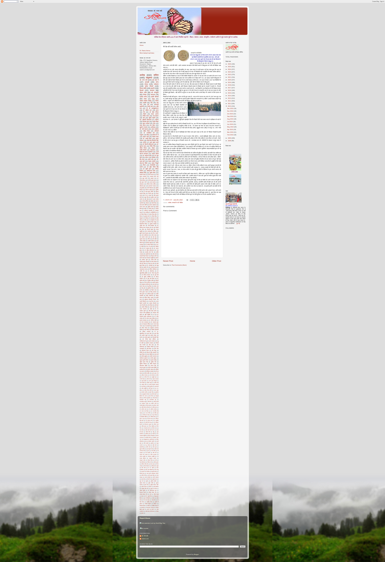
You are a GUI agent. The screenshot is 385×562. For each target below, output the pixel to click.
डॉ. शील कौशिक (144, 201)
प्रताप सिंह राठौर (153, 214)
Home (192, 261)
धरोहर (145, 99)
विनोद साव (150, 106)
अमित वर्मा (148, 378)
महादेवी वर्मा (148, 254)
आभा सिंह (143, 386)
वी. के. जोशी (151, 467)
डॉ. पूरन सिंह (154, 414)
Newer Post (168, 261)
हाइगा (142, 513)
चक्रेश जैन (146, 267)
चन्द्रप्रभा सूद (154, 267)
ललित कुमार (156, 462)
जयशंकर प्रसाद (145, 403)
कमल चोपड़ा (154, 261)
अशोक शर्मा (156, 382)
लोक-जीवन (149, 348)
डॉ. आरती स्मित (147, 138)
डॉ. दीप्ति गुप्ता (156, 413)
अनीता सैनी (153, 259)
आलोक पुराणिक (150, 386)
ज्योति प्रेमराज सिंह (145, 407)
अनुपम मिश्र (155, 121)
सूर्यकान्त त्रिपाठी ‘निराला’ (150, 299)
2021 (229, 77)
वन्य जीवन (152, 125)
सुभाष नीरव (152, 172)
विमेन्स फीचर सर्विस (151, 184)
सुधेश (147, 481)
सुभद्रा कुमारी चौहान (144, 360)
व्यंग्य (157, 82)
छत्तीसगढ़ (153, 127)
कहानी (152, 88)
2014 (229, 95)
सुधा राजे (141, 481)
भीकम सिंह (154, 216)
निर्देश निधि (152, 146)
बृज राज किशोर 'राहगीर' (149, 441)
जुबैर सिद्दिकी (147, 314)
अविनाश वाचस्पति (148, 210)
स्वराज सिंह (153, 365)
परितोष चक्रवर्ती (155, 329)
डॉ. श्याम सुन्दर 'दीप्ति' (148, 191)
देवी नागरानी (150, 174)
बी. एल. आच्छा (148, 195)
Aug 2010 (230, 119)
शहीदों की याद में (155, 505)
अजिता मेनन (146, 377)
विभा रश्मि (144, 467)
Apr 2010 (230, 129)
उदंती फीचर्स (154, 97)
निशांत (157, 101)
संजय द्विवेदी (149, 354)
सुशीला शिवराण (143, 363)
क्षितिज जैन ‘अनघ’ (143, 395)
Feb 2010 (230, 135)
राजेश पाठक (154, 235)
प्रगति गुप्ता (150, 193)
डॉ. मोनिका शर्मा (152, 416)
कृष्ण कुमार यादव (154, 142)
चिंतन (144, 165)
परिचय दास (154, 428)
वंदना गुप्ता (152, 464)
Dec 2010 (230, 108)
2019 (229, 82)
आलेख (169, 202)
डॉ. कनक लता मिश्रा (144, 411)
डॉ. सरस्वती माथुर (148, 326)
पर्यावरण (156, 84)
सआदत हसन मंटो (154, 176)
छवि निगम (149, 401)
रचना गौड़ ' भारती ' (154, 233)
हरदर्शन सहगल (150, 369)
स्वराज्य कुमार (143, 367)
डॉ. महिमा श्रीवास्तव (149, 250)
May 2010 (230, 127)
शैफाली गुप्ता (142, 473)
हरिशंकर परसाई (149, 371)
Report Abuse (145, 518)
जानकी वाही (142, 405)
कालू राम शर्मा (151, 263)
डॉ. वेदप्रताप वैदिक (146, 324)
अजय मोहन (151, 375)
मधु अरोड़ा (147, 445)
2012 (229, 101)
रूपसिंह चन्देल (149, 501)
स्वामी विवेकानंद (143, 301)
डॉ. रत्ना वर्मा (143, 80)
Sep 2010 (230, 116)
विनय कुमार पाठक (144, 292)
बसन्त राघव (142, 286)
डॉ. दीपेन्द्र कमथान (146, 275)
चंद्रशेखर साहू (143, 399)
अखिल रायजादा (144, 375)
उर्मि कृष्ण (151, 388)
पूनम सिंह (156, 333)
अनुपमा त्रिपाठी (152, 303)
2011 (229, 103)
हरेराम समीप (147, 373)
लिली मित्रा (154, 203)
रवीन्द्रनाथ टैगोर (151, 171)
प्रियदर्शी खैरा (155, 337)
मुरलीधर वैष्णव (150, 288)
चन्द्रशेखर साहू (143, 401)
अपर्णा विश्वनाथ (150, 188)
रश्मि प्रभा (146, 220)
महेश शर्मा (154, 445)
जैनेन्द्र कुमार (148, 405)
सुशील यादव (154, 197)
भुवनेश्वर (152, 443)
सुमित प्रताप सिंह (144, 362)
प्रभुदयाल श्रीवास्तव (145, 284)
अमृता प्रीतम (143, 380)
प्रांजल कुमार (147, 337)
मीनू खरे (143, 288)
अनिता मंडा (151, 208)
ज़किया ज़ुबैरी (142, 490)
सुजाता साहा (142, 239)
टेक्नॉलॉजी (152, 165)
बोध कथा (142, 159)
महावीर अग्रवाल (149, 343)
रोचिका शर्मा (149, 462)
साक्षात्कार (152, 150)
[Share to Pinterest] (198, 200)
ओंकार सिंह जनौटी (148, 390)
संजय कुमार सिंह (151, 475)
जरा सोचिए (146, 212)
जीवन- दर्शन (143, 92)
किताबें (141, 90)
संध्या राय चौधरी (150, 509)
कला (154, 123)
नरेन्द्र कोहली (151, 426)
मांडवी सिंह (142, 447)
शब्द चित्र (154, 350)
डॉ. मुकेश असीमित (146, 276)
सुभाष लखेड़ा (154, 360)
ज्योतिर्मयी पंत (154, 212)
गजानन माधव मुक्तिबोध (145, 312)
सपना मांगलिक (147, 477)
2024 (229, 69)
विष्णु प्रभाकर (153, 292)
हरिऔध (150, 486)
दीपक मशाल (144, 328)
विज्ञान (144, 114)
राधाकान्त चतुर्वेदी (151, 456)
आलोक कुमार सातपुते (144, 261)
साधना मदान (142, 206)
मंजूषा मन (142, 218)
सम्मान (157, 258)
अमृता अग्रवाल (155, 378)
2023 (229, 72)
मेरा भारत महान (146, 500)
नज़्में (150, 494)
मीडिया (154, 231)
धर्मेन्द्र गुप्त (156, 424)
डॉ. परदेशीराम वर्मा (149, 133)
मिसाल (147, 218)
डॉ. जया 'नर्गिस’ (147, 413)
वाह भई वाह (153, 237)
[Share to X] (195, 200)
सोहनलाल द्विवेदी (143, 365)
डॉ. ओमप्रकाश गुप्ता (152, 490)
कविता (156, 75)
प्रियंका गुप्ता (146, 121)
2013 (229, 98)
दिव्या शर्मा (156, 326)
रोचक (144, 94)
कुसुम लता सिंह (154, 488)
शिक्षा (148, 135)
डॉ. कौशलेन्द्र (151, 271)
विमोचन (155, 503)
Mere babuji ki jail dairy (147, 53)
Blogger (196, 554)
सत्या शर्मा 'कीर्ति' (143, 205)
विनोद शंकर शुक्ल (155, 465)
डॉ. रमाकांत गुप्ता (155, 322)
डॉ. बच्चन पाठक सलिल (150, 318)
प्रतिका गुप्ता (147, 433)
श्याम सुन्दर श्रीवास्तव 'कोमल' (153, 473)
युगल (148, 450)
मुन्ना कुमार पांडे (150, 448)
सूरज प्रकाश (146, 123)
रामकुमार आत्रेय (152, 458)
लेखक (153, 148)
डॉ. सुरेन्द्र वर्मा (149, 420)
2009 (229, 138)
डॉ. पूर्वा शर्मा (156, 275)
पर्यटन (146, 157)
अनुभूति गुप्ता (154, 377)
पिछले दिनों (148, 431)
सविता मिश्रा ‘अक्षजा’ (149, 297)
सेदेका (157, 511)
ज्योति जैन (142, 271)
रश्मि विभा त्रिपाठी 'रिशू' (153, 140)
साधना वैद (143, 479)
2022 (229, 74)
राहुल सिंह (146, 197)
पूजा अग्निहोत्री (147, 498)
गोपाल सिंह (155, 397)
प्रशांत (153, 498)
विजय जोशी (143, 88)
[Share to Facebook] (197, 200)
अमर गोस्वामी (142, 305)
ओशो (151, 309)
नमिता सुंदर (144, 426)
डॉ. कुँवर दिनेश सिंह (153, 167)
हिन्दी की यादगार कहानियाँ (146, 152)
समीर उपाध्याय (156, 477)
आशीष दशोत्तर (151, 241)
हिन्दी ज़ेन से (155, 135)
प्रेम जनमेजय (148, 231)
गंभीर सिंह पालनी (152, 310)
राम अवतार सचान (144, 237)
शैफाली (142, 507)
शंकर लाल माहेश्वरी (149, 469)
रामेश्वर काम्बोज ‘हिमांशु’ (146, 101)
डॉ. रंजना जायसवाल (144, 322)
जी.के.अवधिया (151, 225)
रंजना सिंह (153, 450)
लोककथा (142, 184)
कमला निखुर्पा (155, 163)
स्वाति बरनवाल (144, 486)
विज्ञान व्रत (153, 290)
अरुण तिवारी (142, 382)
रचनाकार (153, 218)
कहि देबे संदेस (143, 263)
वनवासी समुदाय (148, 503)
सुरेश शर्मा (146, 484)
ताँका (143, 229)
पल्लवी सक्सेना (155, 282)
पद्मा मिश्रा (146, 329)
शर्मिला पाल (142, 352)
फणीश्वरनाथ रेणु (143, 341)
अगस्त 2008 (234, 154)
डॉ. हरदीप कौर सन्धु (148, 422)
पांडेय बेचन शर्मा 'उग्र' (149, 430)
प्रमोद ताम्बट (153, 335)
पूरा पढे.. (238, 223)
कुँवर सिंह (151, 392)
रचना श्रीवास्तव (145, 235)
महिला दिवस (146, 131)
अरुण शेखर (149, 305)
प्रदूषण (141, 135)
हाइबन (152, 178)
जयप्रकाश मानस (143, 269)
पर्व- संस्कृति (155, 92)
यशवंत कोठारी (151, 161)
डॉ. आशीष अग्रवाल (153, 409)
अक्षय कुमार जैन (155, 373)
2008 (229, 140)
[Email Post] (187, 200)
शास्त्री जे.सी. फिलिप (177, 202)
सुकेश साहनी (152, 118)
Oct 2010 (230, 114)
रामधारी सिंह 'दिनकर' (144, 256)
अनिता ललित (143, 241)
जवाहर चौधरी (155, 153)
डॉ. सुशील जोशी (149, 280)
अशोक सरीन (144, 384)
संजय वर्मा (156, 354)
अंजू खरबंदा (142, 188)
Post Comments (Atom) (179, 265)
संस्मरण (152, 90)
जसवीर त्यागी (153, 403)
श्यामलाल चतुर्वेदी (150, 258)
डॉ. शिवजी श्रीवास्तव (148, 144)
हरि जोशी (154, 239)
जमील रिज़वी (156, 401)
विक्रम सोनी (154, 256)
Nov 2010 (230, 111)
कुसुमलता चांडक (146, 394)
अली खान (156, 305)
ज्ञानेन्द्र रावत (155, 405)
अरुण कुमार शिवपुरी (153, 380)
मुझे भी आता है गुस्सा (144, 233)
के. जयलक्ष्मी (149, 265)
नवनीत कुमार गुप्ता (152, 180)
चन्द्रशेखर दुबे (152, 399)
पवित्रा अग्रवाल (146, 331)
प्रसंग (141, 337)
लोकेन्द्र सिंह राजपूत (151, 222)
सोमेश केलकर (153, 363)
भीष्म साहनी (146, 443)
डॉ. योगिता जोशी (153, 320)
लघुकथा (149, 77)
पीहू (153, 431)
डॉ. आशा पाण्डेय (154, 199)
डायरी (141, 167)
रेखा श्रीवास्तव (142, 462)
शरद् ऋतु (156, 469)
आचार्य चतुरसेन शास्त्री (154, 384)
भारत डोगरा (143, 125)
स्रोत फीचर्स (149, 86)
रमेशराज (147, 203)
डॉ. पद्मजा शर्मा (147, 248)
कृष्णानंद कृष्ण (154, 394)
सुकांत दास (155, 479)
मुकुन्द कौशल (142, 448)
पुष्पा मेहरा (149, 333)
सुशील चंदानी (150, 206)
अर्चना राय (142, 199)
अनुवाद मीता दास (144, 488)
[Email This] (191, 200)
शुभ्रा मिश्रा (142, 354)
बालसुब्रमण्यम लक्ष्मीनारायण (149, 439)
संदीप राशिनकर (149, 295)
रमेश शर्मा (155, 254)
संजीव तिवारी (143, 150)
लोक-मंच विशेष (143, 163)
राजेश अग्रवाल (153, 454)
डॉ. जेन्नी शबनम (144, 129)
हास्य (157, 110)
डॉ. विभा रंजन (149, 418)
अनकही (147, 82)
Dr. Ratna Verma (145, 50)
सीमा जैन (149, 479)
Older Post (216, 261)
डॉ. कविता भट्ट (147, 110)
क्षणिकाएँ (157, 131)
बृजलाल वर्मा (146, 216)
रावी (156, 460)
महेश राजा (156, 286)
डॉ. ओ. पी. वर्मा (148, 246)
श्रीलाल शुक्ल (150, 293)
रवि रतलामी (147, 452)
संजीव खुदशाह (144, 356)
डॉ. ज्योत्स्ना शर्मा (147, 155)
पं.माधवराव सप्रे (147, 428)
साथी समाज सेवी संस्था (149, 511)
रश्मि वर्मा (154, 452)
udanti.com (145, 538)
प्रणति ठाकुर (145, 335)
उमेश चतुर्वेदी (144, 388)
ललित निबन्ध (143, 148)
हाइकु (153, 99)
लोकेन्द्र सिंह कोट (144, 464)
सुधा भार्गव (144, 178)
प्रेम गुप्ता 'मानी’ (143, 182)
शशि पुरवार (142, 293)
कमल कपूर (156, 390)
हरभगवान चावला (152, 186)
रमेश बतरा (151, 345)
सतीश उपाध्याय (153, 356)
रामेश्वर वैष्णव (150, 460)
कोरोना (157, 119)
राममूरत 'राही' (142, 460)
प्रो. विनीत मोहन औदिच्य (149, 339)
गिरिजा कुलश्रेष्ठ (147, 397)
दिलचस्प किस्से (143, 492)
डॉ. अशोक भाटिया (149, 244)
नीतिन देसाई (156, 494)
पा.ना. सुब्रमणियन (148, 496)
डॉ (153, 314)
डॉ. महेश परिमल (154, 112)
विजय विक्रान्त (147, 465)
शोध (151, 102)
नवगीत (144, 142)
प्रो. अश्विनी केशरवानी (145, 119)
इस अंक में (155, 80)
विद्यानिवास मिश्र (143, 223)
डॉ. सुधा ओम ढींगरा (150, 278)
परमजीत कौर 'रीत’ (149, 252)
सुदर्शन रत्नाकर (143, 127)
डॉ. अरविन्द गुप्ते (143, 409)
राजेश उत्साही (142, 456)
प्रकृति (144, 102)
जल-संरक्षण (156, 116)
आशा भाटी (152, 307)
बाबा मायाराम (153, 182)
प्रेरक (146, 84)
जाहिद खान (142, 225)
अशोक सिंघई (144, 307)
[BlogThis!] (193, 200)
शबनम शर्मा (142, 258)
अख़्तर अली (146, 136)
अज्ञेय (145, 208)
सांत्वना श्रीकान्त (153, 205)
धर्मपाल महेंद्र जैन (152, 492)
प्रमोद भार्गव (143, 97)
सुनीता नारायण (142, 483)
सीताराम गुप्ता (143, 186)
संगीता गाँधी (143, 475)
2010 (229, 106)
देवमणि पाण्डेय (142, 174)
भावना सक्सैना (155, 129)
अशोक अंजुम (149, 382)
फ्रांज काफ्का (152, 341)
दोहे (144, 118)
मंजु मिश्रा (149, 286)
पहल (142, 496)
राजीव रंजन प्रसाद (144, 454)
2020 (229, 80)
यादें (148, 104)
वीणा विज (156, 348)
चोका (148, 199)
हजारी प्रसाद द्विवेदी (152, 367)
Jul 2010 (230, 121)
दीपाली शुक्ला (150, 229)
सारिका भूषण (145, 259)
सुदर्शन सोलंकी (153, 223)
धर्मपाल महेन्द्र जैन (143, 494)
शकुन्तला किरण (145, 350)
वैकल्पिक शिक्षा (142, 505)
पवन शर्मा (141, 430)
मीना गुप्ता (155, 447)
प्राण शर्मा (154, 284)
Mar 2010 (230, 132)
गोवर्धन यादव (155, 136)
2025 (229, 66)
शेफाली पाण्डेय (154, 471)
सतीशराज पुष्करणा (144, 358)
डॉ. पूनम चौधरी (155, 227)
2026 (229, 64)
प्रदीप (153, 433)
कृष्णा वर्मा (150, 159)
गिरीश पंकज (146, 116)
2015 (229, 93)
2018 (229, 85)
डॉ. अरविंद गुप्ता (154, 407)
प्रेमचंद (153, 157)
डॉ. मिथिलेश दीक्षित (143, 416)
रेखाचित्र (147, 290)
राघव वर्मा (153, 500)
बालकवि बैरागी (148, 437)
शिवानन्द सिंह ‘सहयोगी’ (152, 352)
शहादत (148, 505)
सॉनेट (148, 239)
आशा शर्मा (157, 386)
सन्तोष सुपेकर (153, 358)
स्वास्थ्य (153, 94)
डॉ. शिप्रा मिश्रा (143, 214)
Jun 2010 (230, 124)
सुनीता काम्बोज (153, 481)
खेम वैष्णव (151, 395)
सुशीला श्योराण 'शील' (154, 484)
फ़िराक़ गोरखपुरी (151, 435)
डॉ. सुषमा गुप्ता (147, 169)
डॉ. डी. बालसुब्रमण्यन (152, 108)
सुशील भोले (153, 362)
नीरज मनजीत (147, 282)
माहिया (152, 201)
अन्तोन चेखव (142, 378)
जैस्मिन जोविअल (153, 269)
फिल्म (141, 216)
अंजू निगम (151, 301)
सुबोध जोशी (150, 483)
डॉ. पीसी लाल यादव (145, 414)
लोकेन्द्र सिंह (143, 172)
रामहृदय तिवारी (150, 346)
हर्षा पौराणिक (156, 486)
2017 (229, 88)
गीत (144, 112)
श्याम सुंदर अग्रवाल (150, 507)
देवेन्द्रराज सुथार (147, 424)
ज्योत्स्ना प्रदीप (148, 189)
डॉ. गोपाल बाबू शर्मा (154, 273)
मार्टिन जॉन (148, 447)
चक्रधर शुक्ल (149, 242)
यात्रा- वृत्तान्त (155, 114)
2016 (229, 90)
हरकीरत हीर (142, 369)
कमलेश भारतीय (144, 392)
